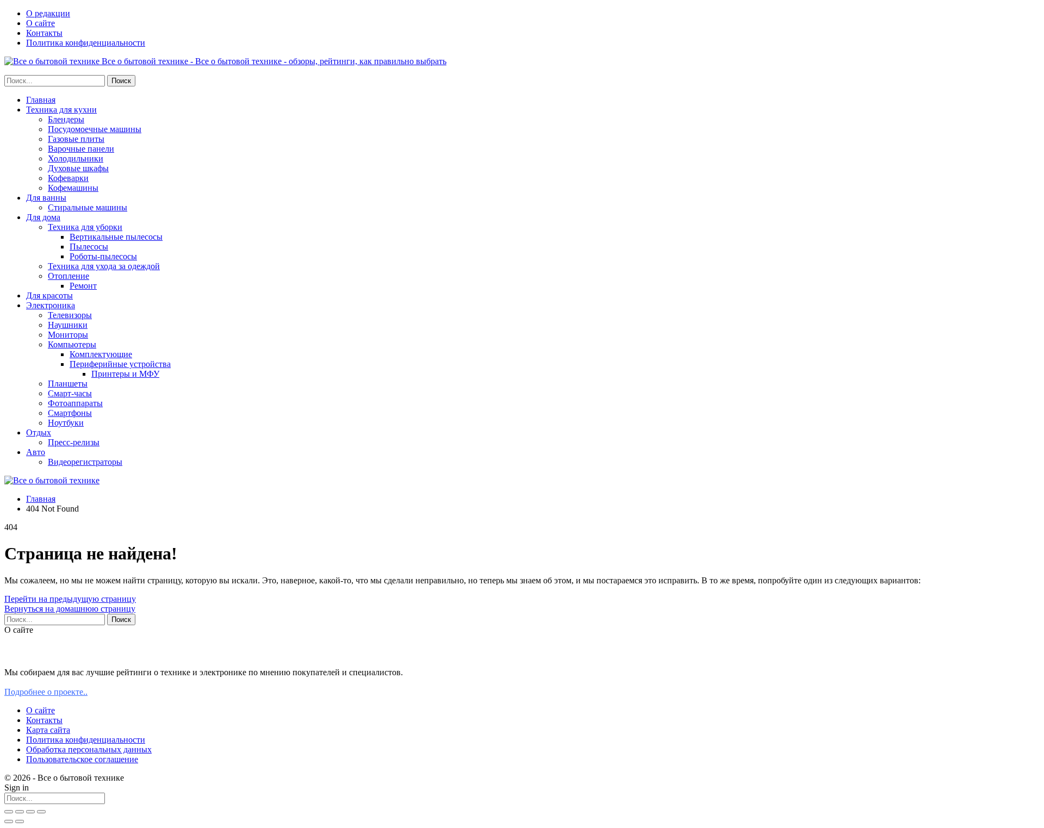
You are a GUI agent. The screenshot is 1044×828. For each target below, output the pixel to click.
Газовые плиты (76, 139)
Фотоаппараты (75, 403)
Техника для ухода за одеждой (104, 266)
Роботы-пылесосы (103, 256)
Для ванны (46, 197)
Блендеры (66, 119)
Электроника (50, 305)
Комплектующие (101, 354)
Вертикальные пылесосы (116, 236)
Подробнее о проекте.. (46, 691)
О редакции (48, 13)
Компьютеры (72, 344)
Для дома (43, 217)
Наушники (68, 324)
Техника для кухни (61, 109)
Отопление (68, 276)
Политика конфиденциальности (85, 42)
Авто (35, 452)
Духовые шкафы (78, 168)
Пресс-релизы (74, 442)
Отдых (38, 432)
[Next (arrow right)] (19, 821)
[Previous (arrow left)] (8, 821)
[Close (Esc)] (8, 811)
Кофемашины (73, 187)
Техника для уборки (85, 227)
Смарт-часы (70, 393)
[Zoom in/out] (41, 811)
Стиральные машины (87, 207)
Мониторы (68, 334)
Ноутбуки (66, 422)
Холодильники (75, 158)
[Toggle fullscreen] (30, 811)
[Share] (19, 811)
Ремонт (83, 285)
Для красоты (49, 295)
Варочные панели (81, 148)
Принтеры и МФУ (125, 373)
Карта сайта (48, 729)
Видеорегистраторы (85, 461)
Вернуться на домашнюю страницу (69, 608)
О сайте (40, 23)
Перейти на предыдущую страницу (70, 598)
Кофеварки (68, 178)
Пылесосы (89, 246)
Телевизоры (70, 315)
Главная (40, 99)
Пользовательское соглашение (82, 759)
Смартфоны (70, 413)
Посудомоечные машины (94, 129)
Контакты (44, 33)
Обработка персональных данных (89, 749)
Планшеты (68, 383)
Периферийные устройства (120, 364)
